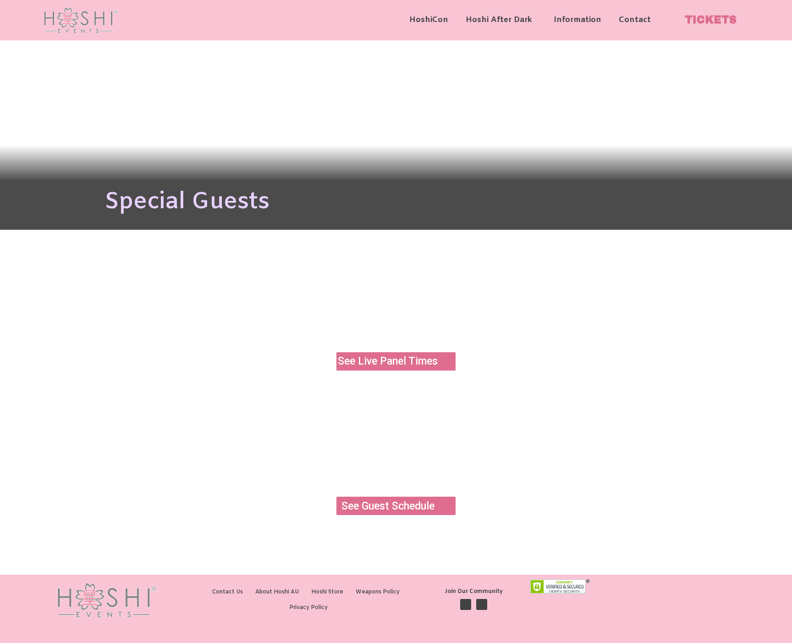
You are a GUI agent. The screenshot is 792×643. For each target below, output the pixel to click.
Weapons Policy (378, 592)
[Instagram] (481, 604)
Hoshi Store (327, 592)
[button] (501, 20)
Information (577, 20)
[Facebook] (465, 604)
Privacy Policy (308, 607)
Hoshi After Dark (499, 20)
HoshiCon (428, 20)
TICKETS (711, 20)
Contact (635, 20)
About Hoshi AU (277, 592)
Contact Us (227, 592)
